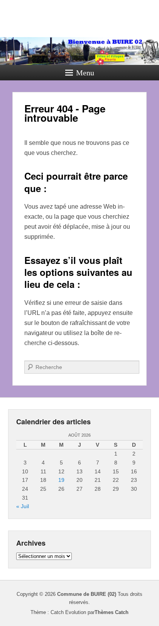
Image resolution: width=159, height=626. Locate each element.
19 (61, 480)
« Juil (22, 506)
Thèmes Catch (112, 612)
